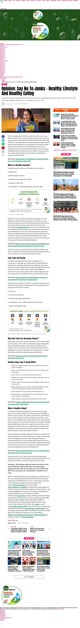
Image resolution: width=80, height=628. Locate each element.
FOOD (28, 0)
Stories (2, 75)
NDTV (1, 0)
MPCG (70, 0)
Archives (2, 610)
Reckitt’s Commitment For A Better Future (11, 77)
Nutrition (25, 523)
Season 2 (2, 49)
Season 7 (2, 55)
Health (2, 74)
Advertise (2, 611)
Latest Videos (4, 47)
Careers (2, 620)
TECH (43, 0)
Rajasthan (64, 0)
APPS (58, 0)
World (6, 0)
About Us (2, 612)
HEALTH (39, 0)
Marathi (75, 0)
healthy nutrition (22, 227)
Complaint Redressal (5, 617)
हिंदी (14, 0)
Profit (10, 0)
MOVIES (18, 0)
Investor (2, 616)
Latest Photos (4, 60)
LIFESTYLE (33, 0)
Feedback (2, 614)
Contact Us (3, 619)
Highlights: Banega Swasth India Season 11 (12, 44)
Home (1, 43)
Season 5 (2, 53)
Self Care (2, 73)
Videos (2, 46)
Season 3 (2, 50)
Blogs (3, 80)
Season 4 (2, 52)
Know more (61, 609)
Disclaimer (3, 615)
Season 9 (2, 58)
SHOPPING (53, 0)
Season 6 (2, 54)
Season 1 (2, 48)
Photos (2, 59)
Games (48, 0)
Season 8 (2, 57)
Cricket (23, 0)
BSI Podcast (3, 78)
